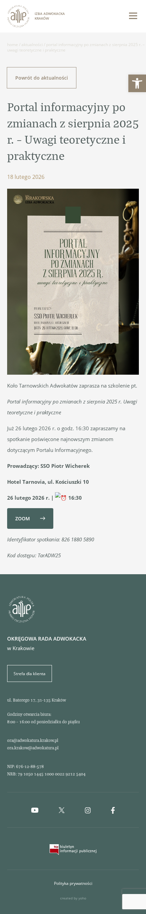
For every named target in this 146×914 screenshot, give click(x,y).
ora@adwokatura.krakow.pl (32, 740)
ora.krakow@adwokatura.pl (33, 747)
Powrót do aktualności (41, 78)
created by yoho (73, 898)
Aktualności (32, 44)
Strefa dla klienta (29, 673)
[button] (137, 83)
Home (12, 44)
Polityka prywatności (73, 883)
